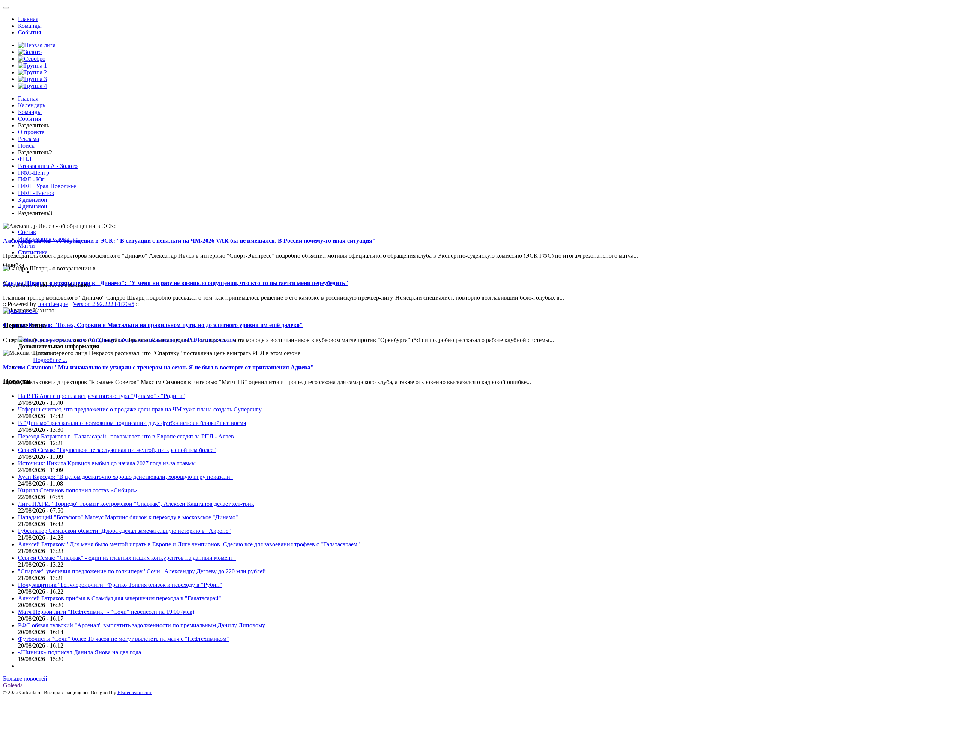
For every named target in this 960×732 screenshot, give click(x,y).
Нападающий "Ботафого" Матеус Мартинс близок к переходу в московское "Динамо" (128, 517)
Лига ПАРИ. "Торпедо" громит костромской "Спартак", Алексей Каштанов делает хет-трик (136, 504)
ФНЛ (25, 159)
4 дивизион (32, 206)
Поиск (26, 145)
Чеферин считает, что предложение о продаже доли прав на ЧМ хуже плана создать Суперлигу (140, 409)
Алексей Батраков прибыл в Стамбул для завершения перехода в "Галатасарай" (119, 598)
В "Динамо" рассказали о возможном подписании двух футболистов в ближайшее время (132, 423)
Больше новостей (25, 678)
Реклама (28, 139)
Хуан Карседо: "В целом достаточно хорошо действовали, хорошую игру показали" (125, 477)
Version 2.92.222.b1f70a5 (103, 304)
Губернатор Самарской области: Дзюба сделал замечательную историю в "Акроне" (124, 531)
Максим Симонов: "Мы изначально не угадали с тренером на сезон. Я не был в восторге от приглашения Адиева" (158, 367)
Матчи (26, 245)
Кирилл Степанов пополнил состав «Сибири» (77, 490)
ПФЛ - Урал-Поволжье (47, 186)
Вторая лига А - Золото (48, 166)
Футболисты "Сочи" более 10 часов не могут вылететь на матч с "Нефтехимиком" (123, 639)
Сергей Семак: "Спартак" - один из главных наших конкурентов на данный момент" (127, 558)
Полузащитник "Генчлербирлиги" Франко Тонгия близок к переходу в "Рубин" (120, 585)
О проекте (31, 132)
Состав (27, 232)
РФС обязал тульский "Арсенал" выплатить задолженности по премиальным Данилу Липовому (141, 625)
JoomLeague (53, 304)
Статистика (33, 252)
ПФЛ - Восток (36, 193)
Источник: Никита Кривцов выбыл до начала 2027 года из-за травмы (107, 463)
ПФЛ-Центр (33, 173)
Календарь (31, 105)
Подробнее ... (50, 360)
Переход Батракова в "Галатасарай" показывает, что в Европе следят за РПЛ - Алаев (126, 436)
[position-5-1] (20, 311)
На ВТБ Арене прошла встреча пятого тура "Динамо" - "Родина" (101, 396)
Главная (28, 19)
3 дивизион (32, 199)
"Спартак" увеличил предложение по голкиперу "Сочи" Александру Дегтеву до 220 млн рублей (142, 571)
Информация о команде (48, 239)
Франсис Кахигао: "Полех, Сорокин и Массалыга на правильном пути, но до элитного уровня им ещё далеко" (153, 325)
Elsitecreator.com (134, 692)
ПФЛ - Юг (31, 179)
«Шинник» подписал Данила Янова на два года (79, 652)
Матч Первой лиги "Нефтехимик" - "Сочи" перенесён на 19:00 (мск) (106, 612)
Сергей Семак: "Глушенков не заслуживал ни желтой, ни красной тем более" (117, 450)
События (29, 32)
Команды (30, 25)
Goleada (13, 685)
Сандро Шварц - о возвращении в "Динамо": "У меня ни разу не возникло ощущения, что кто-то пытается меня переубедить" (175, 283)
